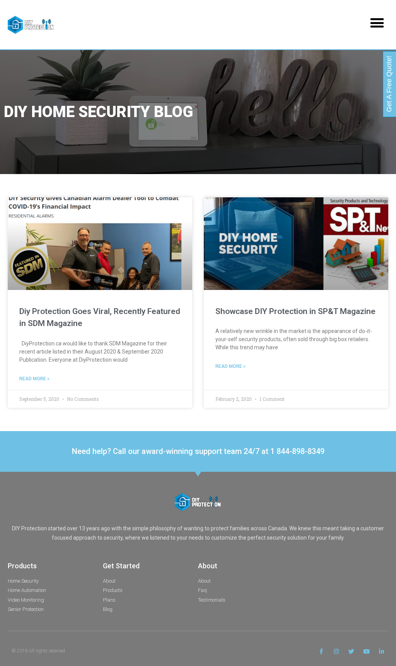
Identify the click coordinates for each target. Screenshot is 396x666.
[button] (377, 23)
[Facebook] (321, 651)
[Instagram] (336, 651)
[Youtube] (366, 651)
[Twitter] (351, 651)
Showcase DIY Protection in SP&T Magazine (295, 311)
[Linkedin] (381, 651)
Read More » (34, 378)
